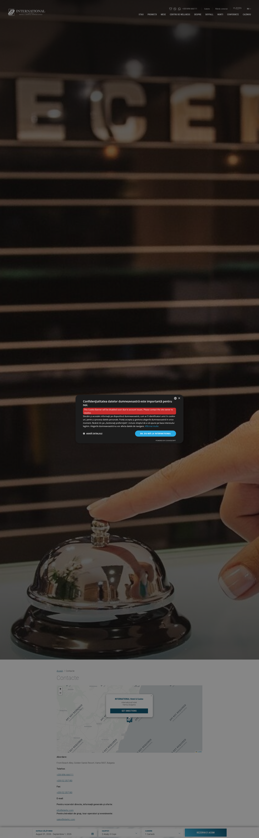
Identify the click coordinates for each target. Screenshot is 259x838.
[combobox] (175, 398)
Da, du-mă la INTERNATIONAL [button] (155, 433)
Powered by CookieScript (166, 440)
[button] (92, 433)
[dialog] (129, 419)
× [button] (179, 398)
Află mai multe (152, 426)
